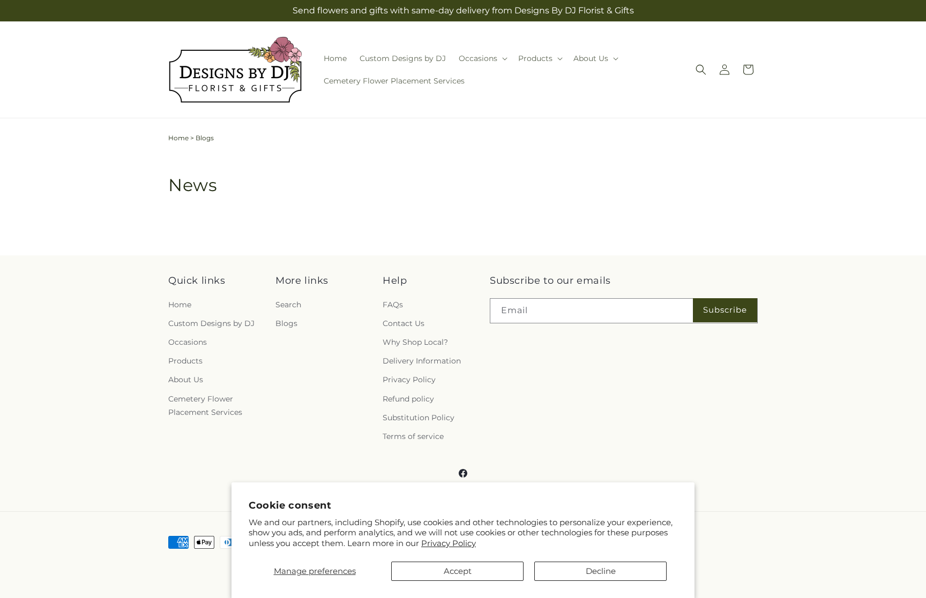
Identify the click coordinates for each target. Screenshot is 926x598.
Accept (458, 571)
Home (178, 138)
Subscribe (725, 310)
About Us (185, 379)
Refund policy (408, 399)
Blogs (286, 323)
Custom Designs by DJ (211, 323)
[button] (482, 58)
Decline (601, 571)
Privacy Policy (448, 543)
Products (185, 361)
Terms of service (413, 436)
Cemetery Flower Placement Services (205, 405)
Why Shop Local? (415, 342)
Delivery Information (422, 361)
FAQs (393, 304)
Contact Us (403, 323)
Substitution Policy (418, 417)
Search (288, 304)
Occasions (187, 342)
